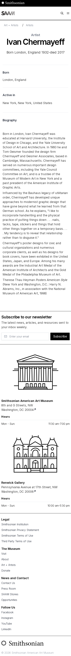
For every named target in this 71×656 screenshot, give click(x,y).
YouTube (6, 623)
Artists (29, 25)
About (5, 559)
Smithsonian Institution (14, 524)
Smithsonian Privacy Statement (20, 530)
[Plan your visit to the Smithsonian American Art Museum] (35, 372)
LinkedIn (6, 629)
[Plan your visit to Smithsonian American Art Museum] (35, 409)
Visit (3, 553)
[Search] (62, 13)
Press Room (8, 588)
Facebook (7, 612)
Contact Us (8, 583)
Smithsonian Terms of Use (17, 535)
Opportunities (9, 599)
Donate (5, 570)
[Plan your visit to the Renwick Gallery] (35, 454)
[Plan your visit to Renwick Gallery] (35, 491)
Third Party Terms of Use (16, 541)
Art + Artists (11, 25)
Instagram (7, 618)
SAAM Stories (9, 594)
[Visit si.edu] (35, 644)
